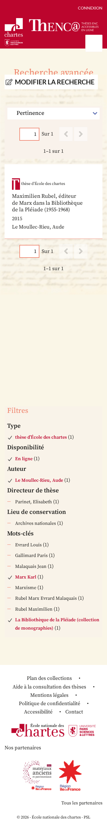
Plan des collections (49, 678)
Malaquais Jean (31, 566)
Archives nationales (35, 523)
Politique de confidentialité (49, 703)
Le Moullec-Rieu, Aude (39, 480)
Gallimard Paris (31, 555)
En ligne (24, 459)
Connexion (90, 7)
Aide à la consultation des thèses (49, 687)
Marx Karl (25, 577)
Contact (74, 712)
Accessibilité (38, 712)
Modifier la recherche (54, 82)
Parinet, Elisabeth (33, 502)
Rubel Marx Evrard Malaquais (46, 598)
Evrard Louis (28, 545)
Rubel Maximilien (34, 609)
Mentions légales (49, 695)
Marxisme (25, 588)
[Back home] (63, 25)
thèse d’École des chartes (41, 437)
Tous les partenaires (81, 803)
